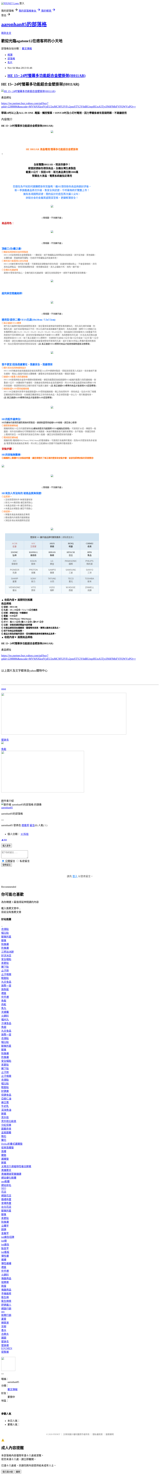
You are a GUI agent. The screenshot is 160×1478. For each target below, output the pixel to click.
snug (3, 688)
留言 (32, 825)
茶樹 (3, 1326)
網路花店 (6, 1195)
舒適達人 (6, 1305)
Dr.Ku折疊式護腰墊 (11, 1144)
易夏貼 (5, 963)
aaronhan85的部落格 (24, 24)
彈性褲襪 (6, 1263)
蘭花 (3, 1140)
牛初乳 (5, 1106)
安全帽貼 (6, 959)
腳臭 (3, 940)
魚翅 (3, 1027)
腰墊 (3, 1155)
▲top (4, 839)
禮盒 (3, 993)
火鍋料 (5, 1015)
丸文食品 (6, 982)
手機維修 (6, 1293)
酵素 (3, 1113)
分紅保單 (6, 1125)
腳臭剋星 (6, 936)
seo (3, 1311)
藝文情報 (27, 48)
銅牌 (3, 1229)
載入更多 (6, 846)
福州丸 (5, 1019)
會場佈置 (6, 1203)
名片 (10, 62)
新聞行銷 (6, 1315)
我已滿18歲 (7, 1472)
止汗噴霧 (6, 974)
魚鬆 (3, 749)
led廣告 (5, 1244)
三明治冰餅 (7, 951)
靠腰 (3, 1151)
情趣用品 (6, 1278)
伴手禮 (5, 997)
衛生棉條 (6, 1301)
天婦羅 (5, 1012)
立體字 (5, 1225)
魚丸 (3, 1008)
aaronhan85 (7, 807)
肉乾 (3, 1004)
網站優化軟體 (8, 1177)
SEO (3, 1188)
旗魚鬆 (5, 989)
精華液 (5, 1322)
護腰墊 (5, 1159)
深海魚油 (6, 1110)
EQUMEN (6, 1348)
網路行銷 (6, 1308)
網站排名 (6, 1185)
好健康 (5, 1091)
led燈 (4, 1240)
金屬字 (5, 1233)
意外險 (5, 1117)
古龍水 (5, 1334)
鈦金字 (5, 1248)
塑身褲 (5, 1345)
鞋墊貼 (5, 978)
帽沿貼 (5, 933)
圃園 (3, 1337)
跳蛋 (3, 1286)
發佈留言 (6, 865)
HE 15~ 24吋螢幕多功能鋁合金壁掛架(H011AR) (46, 76)
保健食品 (6, 1095)
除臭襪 (5, 944)
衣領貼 (5, 929)
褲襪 (3, 1259)
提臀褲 (5, 1352)
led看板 (5, 1252)
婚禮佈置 (6, 1199)
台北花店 (6, 1207)
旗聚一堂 (6, 985)
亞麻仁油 (6, 1098)
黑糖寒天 (6, 1170)
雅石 (3, 1136)
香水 (3, 1330)
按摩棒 (5, 1282)
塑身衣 (5, 739)
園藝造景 (6, 1128)
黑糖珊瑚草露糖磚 (11, 1174)
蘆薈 (3, 1319)
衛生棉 (5, 1297)
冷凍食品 (6, 1023)
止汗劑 (5, 970)
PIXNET (56, 1434)
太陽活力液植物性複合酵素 (16, 1166)
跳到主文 (6, 33)
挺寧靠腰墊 (7, 1147)
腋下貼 (5, 967)
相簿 (10, 55)
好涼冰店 (6, 955)
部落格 (11, 58)
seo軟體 (5, 1181)
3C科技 (25, 834)
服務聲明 (110, 1434)
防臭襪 (5, 948)
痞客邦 (25, 825)
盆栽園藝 (6, 1132)
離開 (18, 1472)
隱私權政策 (97, 1434)
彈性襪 (5, 1256)
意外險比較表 (8, 1121)
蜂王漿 (5, 1102)
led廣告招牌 (7, 1237)
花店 (3, 1192)
